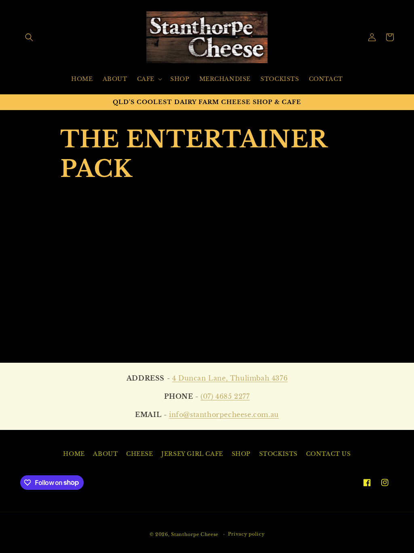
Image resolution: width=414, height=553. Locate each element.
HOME (73, 453)
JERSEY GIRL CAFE (192, 453)
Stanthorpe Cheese (194, 534)
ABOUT (105, 453)
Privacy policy (246, 534)
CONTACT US (328, 453)
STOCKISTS (278, 453)
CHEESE (139, 453)
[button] (29, 37)
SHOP (241, 453)
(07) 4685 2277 (225, 396)
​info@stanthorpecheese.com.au (224, 414)
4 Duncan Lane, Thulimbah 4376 (229, 378)
